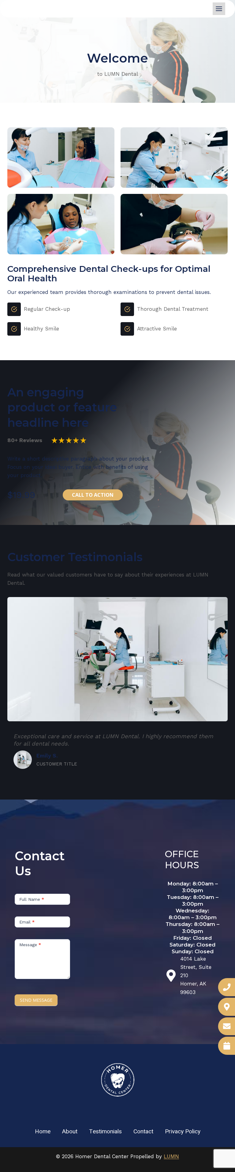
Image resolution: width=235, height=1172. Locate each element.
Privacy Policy (182, 1131)
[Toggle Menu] (219, 8)
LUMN (171, 1156)
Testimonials (105, 1131)
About (69, 1131)
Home (42, 1131)
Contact (143, 1131)
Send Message (36, 1000)
